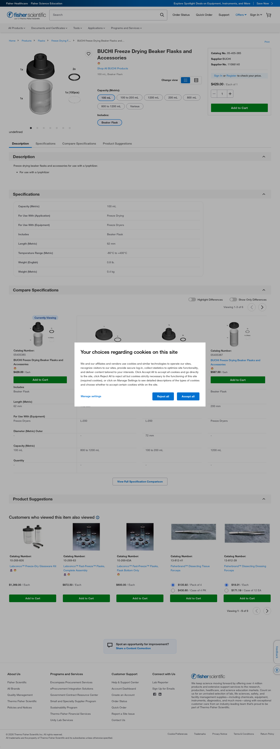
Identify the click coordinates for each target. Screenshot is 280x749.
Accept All (188, 396)
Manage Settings (91, 396)
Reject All (163, 396)
